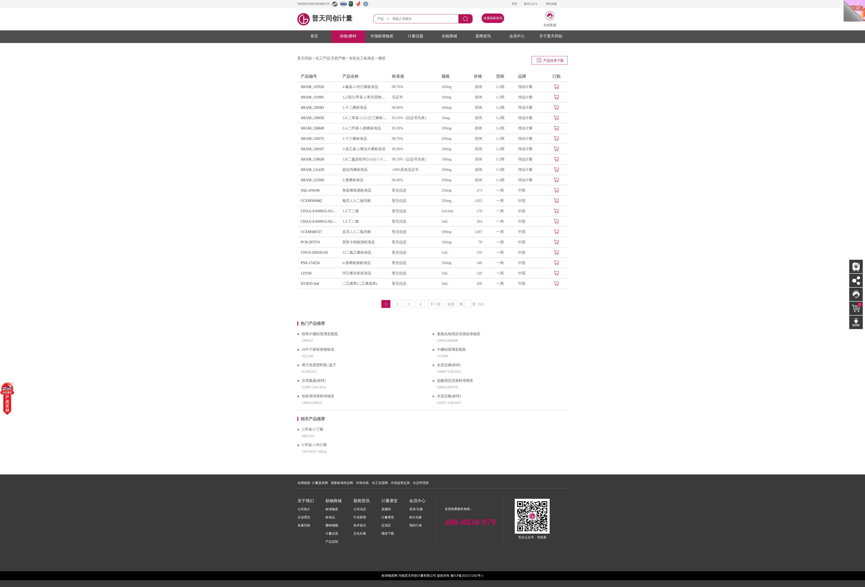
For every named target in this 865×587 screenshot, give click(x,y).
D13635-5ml (310, 283)
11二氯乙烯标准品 (356, 252)
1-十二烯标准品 (354, 107)
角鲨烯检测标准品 (356, 190)
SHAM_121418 (312, 170)
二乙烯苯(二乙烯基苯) (359, 283)
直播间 (386, 509)
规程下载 (387, 533)
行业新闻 (359, 517)
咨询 (478, 87)
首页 (314, 36)
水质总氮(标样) (449, 396)
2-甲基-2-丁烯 (312, 429)
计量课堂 (387, 517)
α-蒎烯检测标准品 (356, 263)
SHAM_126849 (312, 128)
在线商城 (449, 36)
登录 (514, 3)
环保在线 (362, 483)
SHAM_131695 (312, 97)
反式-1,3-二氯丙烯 (356, 232)
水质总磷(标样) (449, 365)
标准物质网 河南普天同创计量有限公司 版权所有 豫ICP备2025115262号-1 (432, 575)
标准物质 (332, 509)
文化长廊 (359, 533)
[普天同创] (7, 398)
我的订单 (415, 525)
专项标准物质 (381, 36)
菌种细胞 (332, 525)
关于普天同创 (550, 36)
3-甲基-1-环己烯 (314, 445)
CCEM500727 (311, 232)
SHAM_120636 (312, 118)
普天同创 (304, 58)
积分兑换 (415, 517)
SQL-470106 (310, 190)
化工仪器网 (380, 483)
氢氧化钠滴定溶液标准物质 (458, 334)
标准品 (330, 517)
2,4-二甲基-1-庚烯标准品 (361, 128)
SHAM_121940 (312, 180)
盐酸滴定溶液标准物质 (455, 380)
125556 (306, 273)
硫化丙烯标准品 (355, 170)
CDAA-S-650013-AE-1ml (320, 221)
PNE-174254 (310, 263)
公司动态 (359, 509)
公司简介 (304, 509)
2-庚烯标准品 (352, 180)
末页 (451, 304)
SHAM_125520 (312, 87)
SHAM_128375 (312, 138)
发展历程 (304, 525)
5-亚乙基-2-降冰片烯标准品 (363, 149)
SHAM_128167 (312, 149)
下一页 (435, 304)
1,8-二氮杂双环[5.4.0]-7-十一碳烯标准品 (364, 159)
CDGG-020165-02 (314, 252)
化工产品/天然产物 (330, 58)
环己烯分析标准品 (356, 273)
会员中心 (517, 36)
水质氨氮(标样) (314, 380)
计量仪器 (415, 36)
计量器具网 (320, 483)
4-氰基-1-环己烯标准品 (360, 87)
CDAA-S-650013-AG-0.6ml (321, 211)
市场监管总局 (400, 483)
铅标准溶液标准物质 (318, 396)
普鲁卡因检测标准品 (358, 242)
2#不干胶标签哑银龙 (318, 349)
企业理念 (304, 517)
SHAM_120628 (312, 159)
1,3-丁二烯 (350, 211)
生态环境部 (421, 483)
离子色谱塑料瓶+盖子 (319, 365)
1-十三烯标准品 (354, 138)
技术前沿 (359, 525)
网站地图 (551, 3)
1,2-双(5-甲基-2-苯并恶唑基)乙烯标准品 (364, 97)
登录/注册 (416, 509)
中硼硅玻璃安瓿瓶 (451, 349)
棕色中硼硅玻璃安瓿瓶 (320, 334)
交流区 (386, 525)
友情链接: (304, 483)
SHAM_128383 (312, 107)
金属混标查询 (492, 18)
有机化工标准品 (361, 58)
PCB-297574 (310, 242)
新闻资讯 (483, 36)
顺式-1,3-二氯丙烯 (356, 201)
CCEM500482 (311, 201)
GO (481, 304)
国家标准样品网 (342, 483)
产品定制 (332, 541)
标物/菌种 (348, 36)
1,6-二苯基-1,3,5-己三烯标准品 (364, 118)
